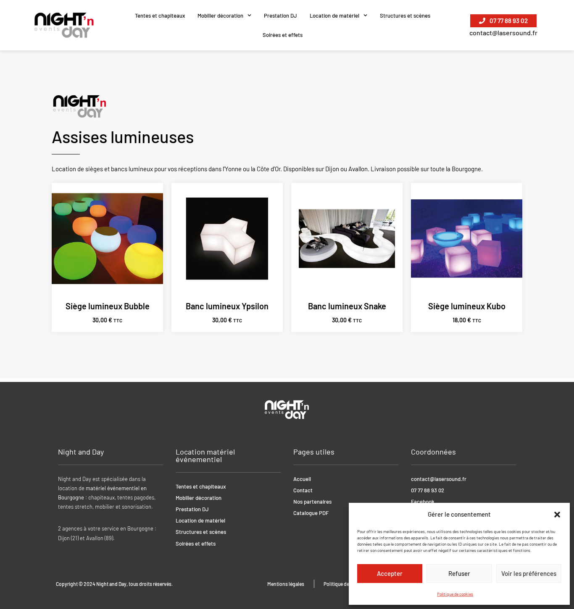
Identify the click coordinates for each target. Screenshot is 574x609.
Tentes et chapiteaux (160, 15)
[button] (557, 514)
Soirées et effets (283, 34)
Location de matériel (334, 15)
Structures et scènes (405, 15)
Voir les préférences (528, 573)
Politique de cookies (455, 593)
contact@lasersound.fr (503, 33)
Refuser (459, 573)
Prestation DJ (280, 15)
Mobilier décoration (220, 15)
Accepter (390, 573)
